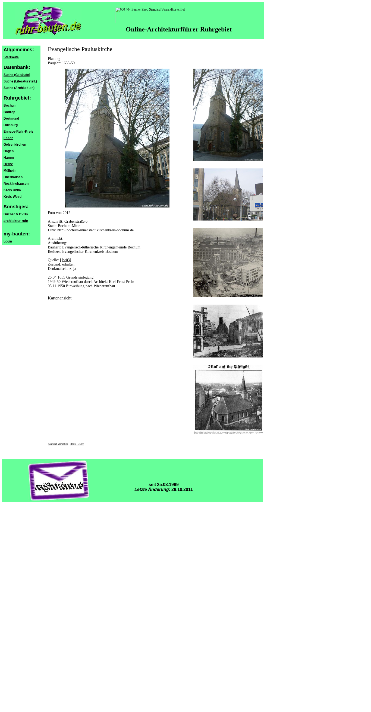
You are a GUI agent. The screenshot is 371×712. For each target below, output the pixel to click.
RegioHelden (77, 444)
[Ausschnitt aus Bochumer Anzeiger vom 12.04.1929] (228, 433)
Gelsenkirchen (15, 144)
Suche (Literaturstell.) (20, 81)
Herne (8, 164)
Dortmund (11, 118)
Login (8, 241)
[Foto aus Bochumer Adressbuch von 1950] (228, 296)
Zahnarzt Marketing (58, 444)
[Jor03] (65, 260)
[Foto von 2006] (228, 219)
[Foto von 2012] (228, 160)
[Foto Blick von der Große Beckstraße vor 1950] (228, 356)
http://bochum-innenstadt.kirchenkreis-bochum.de (95, 230)
